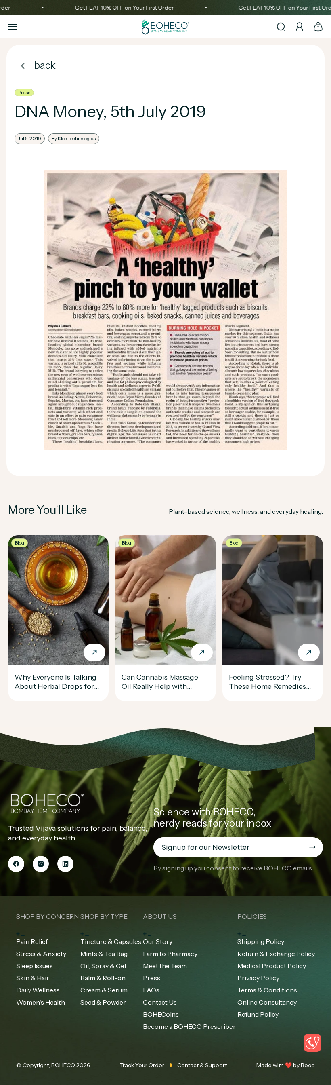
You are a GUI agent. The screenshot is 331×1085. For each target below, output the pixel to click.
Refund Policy (258, 1014)
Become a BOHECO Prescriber (189, 1026)
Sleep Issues (34, 966)
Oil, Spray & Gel (103, 966)
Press (151, 978)
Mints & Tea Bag (104, 953)
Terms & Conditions (267, 990)
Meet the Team (165, 966)
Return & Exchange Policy (276, 953)
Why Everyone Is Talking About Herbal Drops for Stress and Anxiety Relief (56, 687)
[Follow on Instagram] (41, 864)
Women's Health (40, 1002)
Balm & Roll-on (103, 978)
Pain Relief (32, 941)
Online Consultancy (267, 1002)
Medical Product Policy (271, 966)
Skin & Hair (32, 978)
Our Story (157, 941)
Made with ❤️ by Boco (285, 1065)
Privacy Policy (258, 978)
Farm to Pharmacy (170, 953)
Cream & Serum (104, 990)
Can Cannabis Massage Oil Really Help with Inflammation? (160, 687)
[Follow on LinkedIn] (65, 864)
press (24, 92)
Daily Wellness (38, 990)
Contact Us (160, 1002)
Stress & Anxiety (41, 953)
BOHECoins (161, 1014)
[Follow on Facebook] (16, 864)
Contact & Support (202, 1065)
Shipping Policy (260, 941)
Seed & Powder (103, 1002)
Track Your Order (142, 1065)
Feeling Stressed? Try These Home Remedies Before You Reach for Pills (272, 687)
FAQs (151, 990)
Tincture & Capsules (110, 941)
